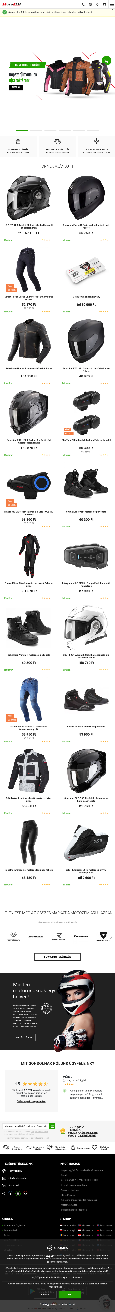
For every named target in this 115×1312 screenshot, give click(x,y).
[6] (93, 130)
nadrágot (30, 1009)
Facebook (10, 1192)
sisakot (22, 1012)
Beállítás (45, 1294)
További (110, 76)
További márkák (57, 956)
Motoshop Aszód (69, 1205)
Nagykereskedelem (70, 1190)
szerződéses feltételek (24, 1134)
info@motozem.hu (18, 1178)
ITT (64, 1286)
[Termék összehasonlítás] (90, 4)
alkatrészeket (31, 1015)
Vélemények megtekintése (31, 1101)
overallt (16, 1012)
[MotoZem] (11, 4)
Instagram (18, 1192)
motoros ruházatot (28, 1006)
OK (69, 1294)
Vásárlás (16, 85)
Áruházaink (14, 1185)
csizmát (16, 1009)
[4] (65, 130)
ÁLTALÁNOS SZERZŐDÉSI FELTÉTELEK (79, 1180)
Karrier (7, 1235)
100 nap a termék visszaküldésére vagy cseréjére (83, 1131)
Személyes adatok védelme (74, 1185)
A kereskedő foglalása (14, 1225)
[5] (79, 130)
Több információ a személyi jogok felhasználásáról (26, 1138)
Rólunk (64, 1175)
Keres (84, 4)
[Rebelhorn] (81, 936)
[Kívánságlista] (97, 4)
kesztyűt (29, 1012)
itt (56, 1304)
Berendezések (10, 1230)
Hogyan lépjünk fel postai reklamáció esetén (82, 1170)
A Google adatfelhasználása (82, 1271)
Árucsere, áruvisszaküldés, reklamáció (79, 1200)
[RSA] (13, 936)
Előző (4, 76)
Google (49, 1255)
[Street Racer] (58, 936)
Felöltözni (24, 1037)
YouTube (25, 1192)
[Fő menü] (111, 4)
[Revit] (103, 936)
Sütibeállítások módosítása (74, 1210)
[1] (22, 130)
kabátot (23, 1009)
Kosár (104, 4)
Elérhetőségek (68, 1195)
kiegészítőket (18, 1015)
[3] (50, 130)
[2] (36, 130)
